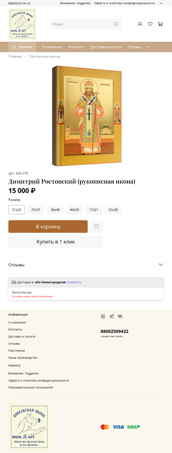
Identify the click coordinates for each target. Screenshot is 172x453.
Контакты (76, 47)
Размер (14, 200)
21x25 (16, 209)
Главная (15, 56)
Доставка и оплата (106, 47)
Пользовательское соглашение (30, 387)
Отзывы (134, 47)
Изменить (74, 282)
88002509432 (114, 331)
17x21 (93, 209)
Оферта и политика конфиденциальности (124, 3)
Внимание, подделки (75, 3)
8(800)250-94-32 (19, 3)
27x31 (35, 209)
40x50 (74, 209)
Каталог (26, 47)
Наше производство (22, 358)
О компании (52, 47)
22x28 (113, 209)
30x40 (55, 209)
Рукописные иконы (44, 56)
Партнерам (16, 350)
